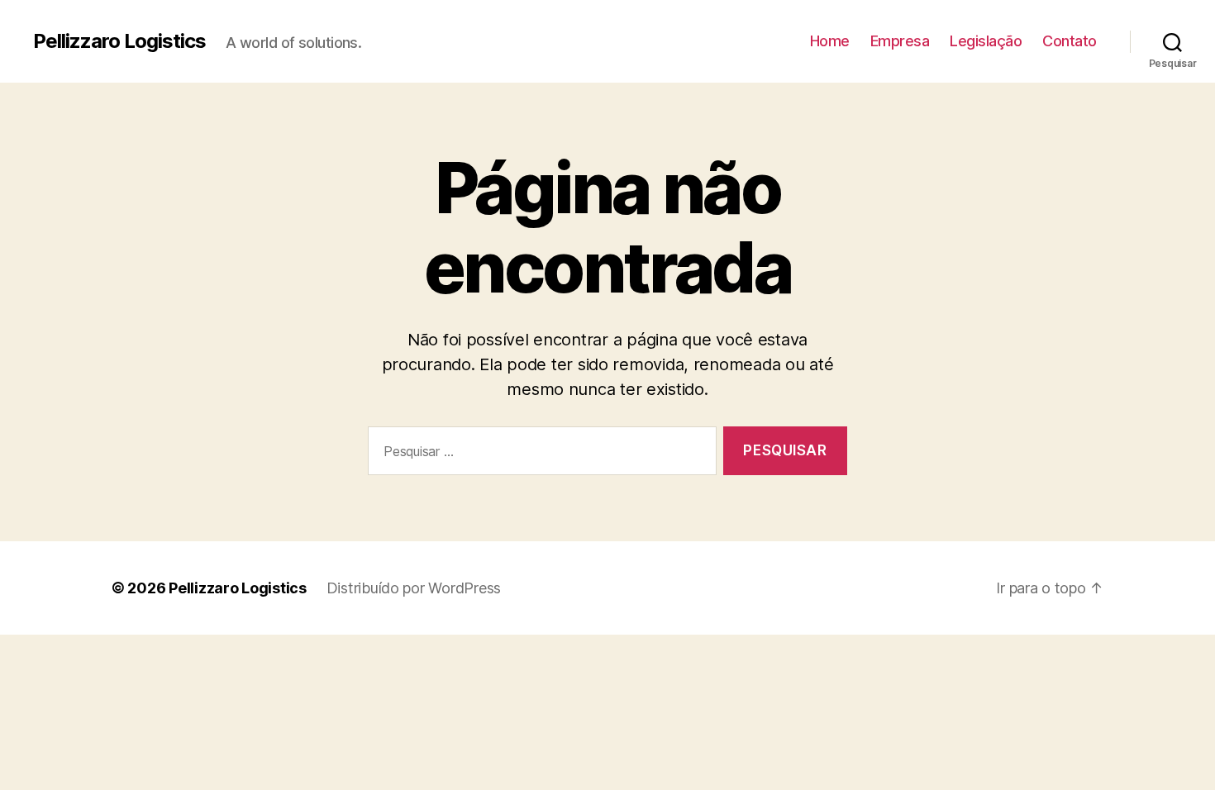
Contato (1069, 41)
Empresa (900, 41)
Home (830, 41)
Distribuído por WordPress (413, 588)
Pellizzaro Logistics (119, 41)
